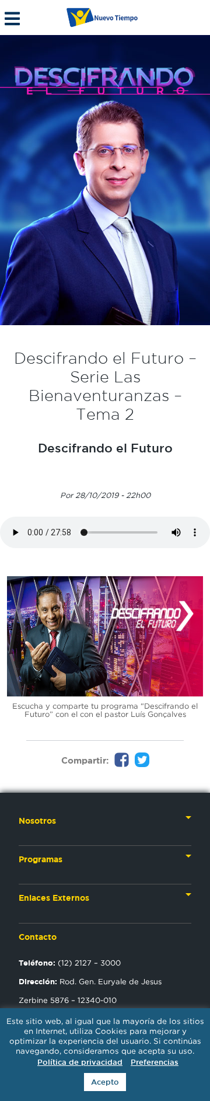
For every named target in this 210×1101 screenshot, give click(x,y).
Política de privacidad (80, 1062)
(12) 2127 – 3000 (70, 963)
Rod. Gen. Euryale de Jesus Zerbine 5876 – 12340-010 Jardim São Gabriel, (90, 1000)
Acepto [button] (105, 1082)
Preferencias (154, 1062)
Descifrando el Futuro (105, 448)
